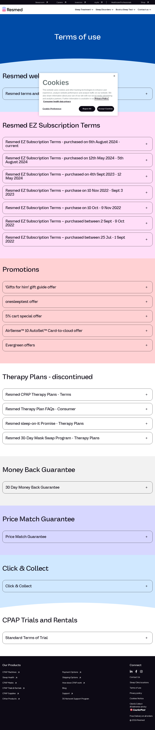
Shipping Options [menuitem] (70, 677)
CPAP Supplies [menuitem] (9, 693)
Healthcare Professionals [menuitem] (121, 2)
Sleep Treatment (83, 9)
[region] (78, 94)
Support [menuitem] (66, 693)
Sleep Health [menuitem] (8, 677)
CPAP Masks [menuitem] (8, 682)
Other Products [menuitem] (9, 698)
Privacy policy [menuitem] (136, 693)
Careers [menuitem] (60, 2)
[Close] (114, 76)
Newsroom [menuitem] (39, 2)
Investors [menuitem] (78, 2)
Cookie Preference (52, 109)
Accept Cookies (105, 109)
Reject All (87, 109)
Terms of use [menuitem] (135, 687)
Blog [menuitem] (64, 688)
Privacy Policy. (101, 99)
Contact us (143, 9)
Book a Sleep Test (124, 9)
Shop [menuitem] (143, 2)
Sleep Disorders (103, 9)
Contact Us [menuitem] (135, 677)
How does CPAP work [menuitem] (72, 682)
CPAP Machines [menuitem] (9, 672)
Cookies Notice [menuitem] (137, 698)
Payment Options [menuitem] (70, 672)
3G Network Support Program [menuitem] (75, 698)
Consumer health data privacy (57, 101)
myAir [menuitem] (96, 2)
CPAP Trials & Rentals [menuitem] (11, 688)
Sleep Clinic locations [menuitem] (139, 682)
